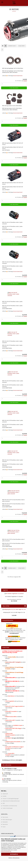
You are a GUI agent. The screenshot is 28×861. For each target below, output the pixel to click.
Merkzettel (5, 822)
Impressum (5, 793)
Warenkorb (5, 824)
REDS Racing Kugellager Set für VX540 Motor (12, 68)
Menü (2, 2)
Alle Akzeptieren (14, 854)
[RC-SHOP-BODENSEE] (14, 3)
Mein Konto (5, 817)
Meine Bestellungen (7, 819)
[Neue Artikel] (25, 606)
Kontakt (4, 796)
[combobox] (12, 45)
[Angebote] (25, 590)
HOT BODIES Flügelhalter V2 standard (14, 596)
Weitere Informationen (14, 858)
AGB (3, 803)
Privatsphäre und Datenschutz (10, 805)
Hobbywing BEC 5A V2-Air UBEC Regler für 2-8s (14, 612)
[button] (2, 45)
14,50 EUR (14, 615)
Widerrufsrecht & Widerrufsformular (11, 801)
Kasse (4, 826)
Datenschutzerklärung (6, 851)
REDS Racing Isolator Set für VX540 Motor (12, 105)
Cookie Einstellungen (8, 808)
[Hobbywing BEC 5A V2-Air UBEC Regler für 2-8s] (14, 609)
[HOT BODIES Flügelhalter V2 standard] (14, 593)
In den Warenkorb (14, 87)
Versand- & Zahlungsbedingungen (11, 798)
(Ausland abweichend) (17, 75)
